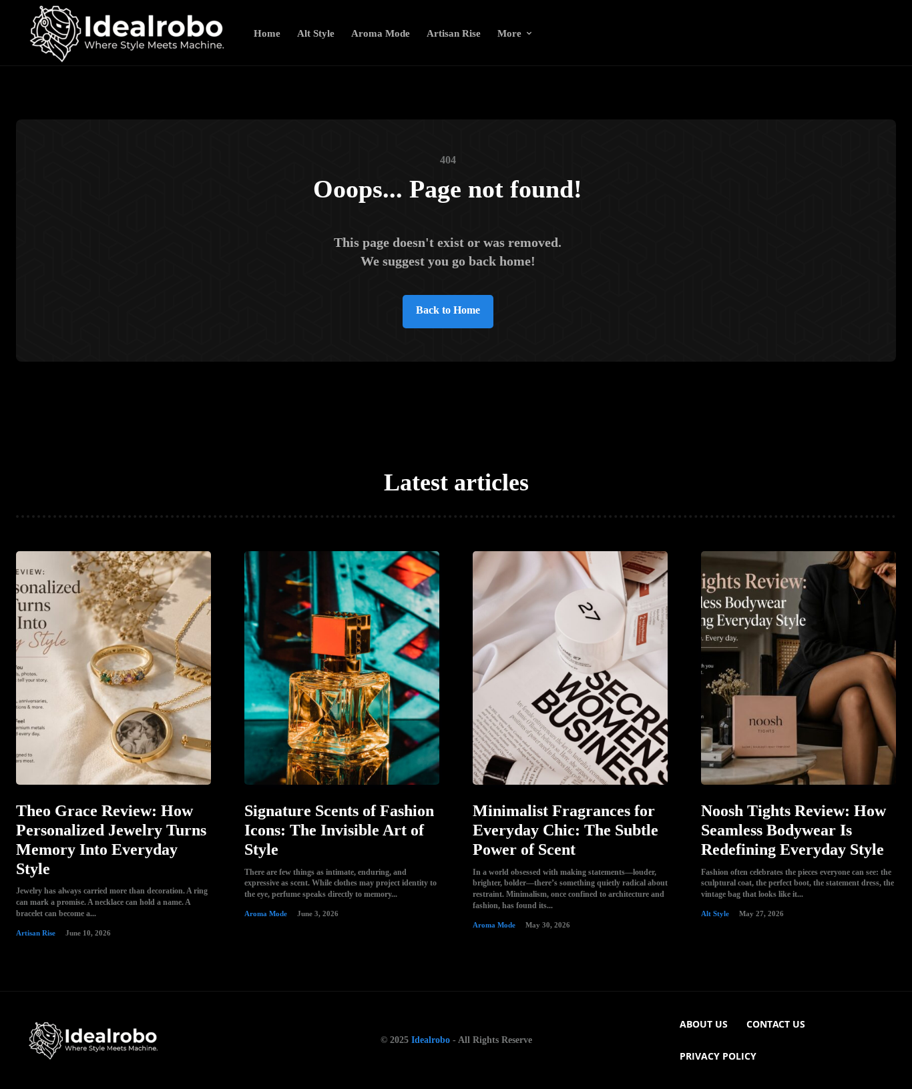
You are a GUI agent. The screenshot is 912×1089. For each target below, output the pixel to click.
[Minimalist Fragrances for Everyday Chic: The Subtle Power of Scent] (570, 668)
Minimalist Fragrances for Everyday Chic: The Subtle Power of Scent (565, 830)
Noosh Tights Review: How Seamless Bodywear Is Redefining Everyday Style (793, 830)
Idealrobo (430, 1040)
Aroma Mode (265, 914)
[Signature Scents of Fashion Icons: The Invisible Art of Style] (341, 668)
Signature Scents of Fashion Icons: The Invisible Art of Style (339, 830)
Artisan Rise (35, 933)
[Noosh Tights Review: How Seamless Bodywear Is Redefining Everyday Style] (798, 668)
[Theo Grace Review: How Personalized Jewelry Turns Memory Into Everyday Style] (113, 668)
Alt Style (715, 914)
